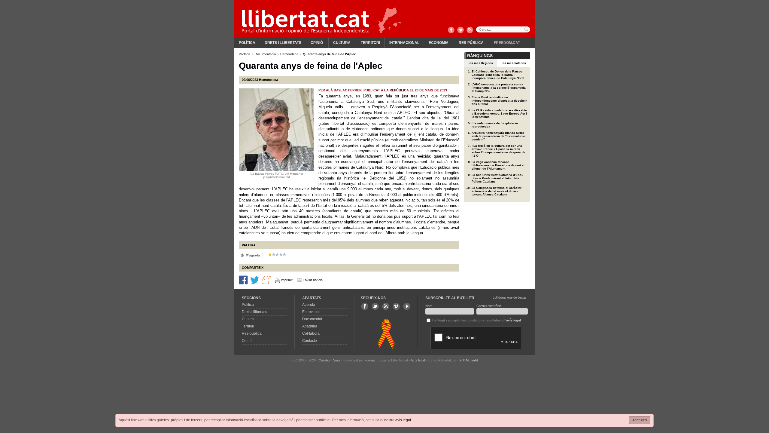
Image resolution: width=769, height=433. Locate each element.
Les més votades (514, 63)
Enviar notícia (313, 280)
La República (396, 90)
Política (247, 43)
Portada (245, 54)
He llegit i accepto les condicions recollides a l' (476, 320)
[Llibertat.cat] (305, 21)
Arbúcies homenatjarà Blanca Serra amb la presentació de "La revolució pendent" (498, 136)
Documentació (266, 54)
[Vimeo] (396, 306)
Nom (428, 306)
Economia (438, 43)
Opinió (317, 43)
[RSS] (470, 30)
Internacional (404, 43)
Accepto (639, 420)
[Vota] (251, 255)
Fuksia (370, 360)
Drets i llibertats (283, 43)
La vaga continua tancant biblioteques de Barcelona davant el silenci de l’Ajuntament (498, 165)
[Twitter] (460, 30)
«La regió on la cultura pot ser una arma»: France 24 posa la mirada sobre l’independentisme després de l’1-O (498, 150)
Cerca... (503, 29)
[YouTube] (407, 306)
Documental (312, 319)
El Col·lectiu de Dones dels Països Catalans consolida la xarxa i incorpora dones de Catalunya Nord (498, 75)
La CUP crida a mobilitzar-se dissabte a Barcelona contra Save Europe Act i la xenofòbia (499, 113)
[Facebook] (451, 30)
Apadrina (309, 326)
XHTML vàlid (468, 360)
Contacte (309, 341)
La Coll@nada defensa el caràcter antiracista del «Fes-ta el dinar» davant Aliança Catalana (496, 191)
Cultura (342, 43)
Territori (370, 43)
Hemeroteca (289, 54)
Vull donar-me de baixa (509, 297)
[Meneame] (266, 279)
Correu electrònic (489, 306)
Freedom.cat (507, 43)
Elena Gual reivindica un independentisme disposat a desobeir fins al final (499, 101)
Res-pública (471, 43)
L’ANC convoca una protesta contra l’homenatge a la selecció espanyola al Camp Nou (499, 88)
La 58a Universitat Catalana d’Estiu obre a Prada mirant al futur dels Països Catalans (497, 178)
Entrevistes (311, 312)
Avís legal (418, 360)
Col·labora (311, 333)
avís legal (403, 420)
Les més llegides (481, 63)
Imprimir (287, 280)
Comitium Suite (329, 360)
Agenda (308, 304)
